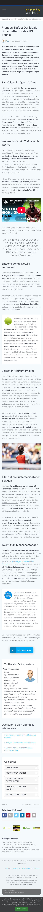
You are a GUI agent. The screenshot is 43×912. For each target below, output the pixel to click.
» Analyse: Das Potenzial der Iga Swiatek (20, 743)
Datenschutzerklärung (9, 905)
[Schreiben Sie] (34, 815)
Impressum (16, 868)
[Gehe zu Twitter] (16, 815)
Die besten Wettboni (16, 795)
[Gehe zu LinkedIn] (22, 815)
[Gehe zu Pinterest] (28, 815)
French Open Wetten (16, 773)
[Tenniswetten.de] (33, 11)
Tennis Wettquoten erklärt (16, 787)
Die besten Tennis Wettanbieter (14, 779)
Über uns (8, 868)
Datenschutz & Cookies (30, 868)
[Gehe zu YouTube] (10, 815)
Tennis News (12, 767)
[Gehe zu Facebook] (4, 815)
